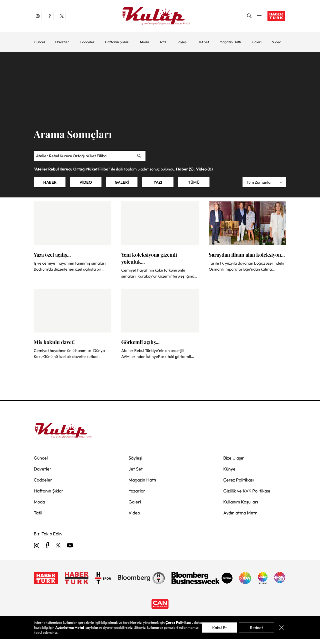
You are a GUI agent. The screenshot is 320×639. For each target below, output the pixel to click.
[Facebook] (47, 545)
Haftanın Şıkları (117, 42)
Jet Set (203, 42)
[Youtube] (70, 545)
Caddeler (87, 42)
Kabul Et (219, 627)
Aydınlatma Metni (240, 513)
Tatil (163, 42)
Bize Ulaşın (233, 458)
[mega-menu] (259, 16)
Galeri (257, 42)
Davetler (62, 42)
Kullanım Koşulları (240, 502)
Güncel (39, 42)
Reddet (256, 627)
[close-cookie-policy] (281, 627)
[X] (58, 545)
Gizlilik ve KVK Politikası (246, 491)
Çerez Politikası (238, 480)
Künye (229, 469)
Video (276, 42)
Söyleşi (181, 42)
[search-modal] (249, 16)
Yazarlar (136, 491)
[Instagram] (37, 545)
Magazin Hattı (230, 42)
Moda (144, 42)
